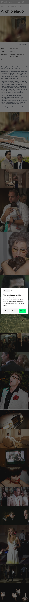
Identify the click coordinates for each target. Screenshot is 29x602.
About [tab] (19, 290)
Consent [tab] (6, 290)
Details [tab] (13, 290)
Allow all (22, 311)
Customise (15, 311)
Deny (6, 311)
